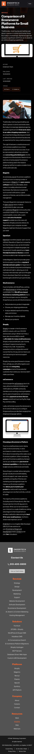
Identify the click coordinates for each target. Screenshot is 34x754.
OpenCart (6, 240)
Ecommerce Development (17, 608)
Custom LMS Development (17, 658)
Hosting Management (17, 615)
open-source (9, 205)
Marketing (17, 594)
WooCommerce (11, 290)
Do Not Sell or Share (21, 749)
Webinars (17, 729)
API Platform (17, 690)
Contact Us (17, 557)
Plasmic (17, 679)
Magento (15, 182)
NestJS (17, 683)
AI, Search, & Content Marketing (17, 612)
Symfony (17, 686)
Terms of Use (22, 751)
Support (17, 597)
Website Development (17, 601)
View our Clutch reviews (17, 571)
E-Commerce (16, 89)
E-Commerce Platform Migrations (17, 644)
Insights (17, 722)
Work (17, 718)
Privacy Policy (12, 751)
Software (6, 89)
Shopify (5, 328)
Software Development (17, 605)
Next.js (17, 676)
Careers (17, 704)
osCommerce (19, 383)
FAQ (17, 725)
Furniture (17, 626)
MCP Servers (17, 651)
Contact (17, 708)
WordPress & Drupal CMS (17, 633)
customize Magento (12, 210)
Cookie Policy (9, 749)
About (17, 700)
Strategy (17, 583)
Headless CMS (17, 636)
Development (17, 590)
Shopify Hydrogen (17, 647)
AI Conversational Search (17, 640)
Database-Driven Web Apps (17, 654)
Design (17, 587)
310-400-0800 (18, 564)
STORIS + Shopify (17, 629)
